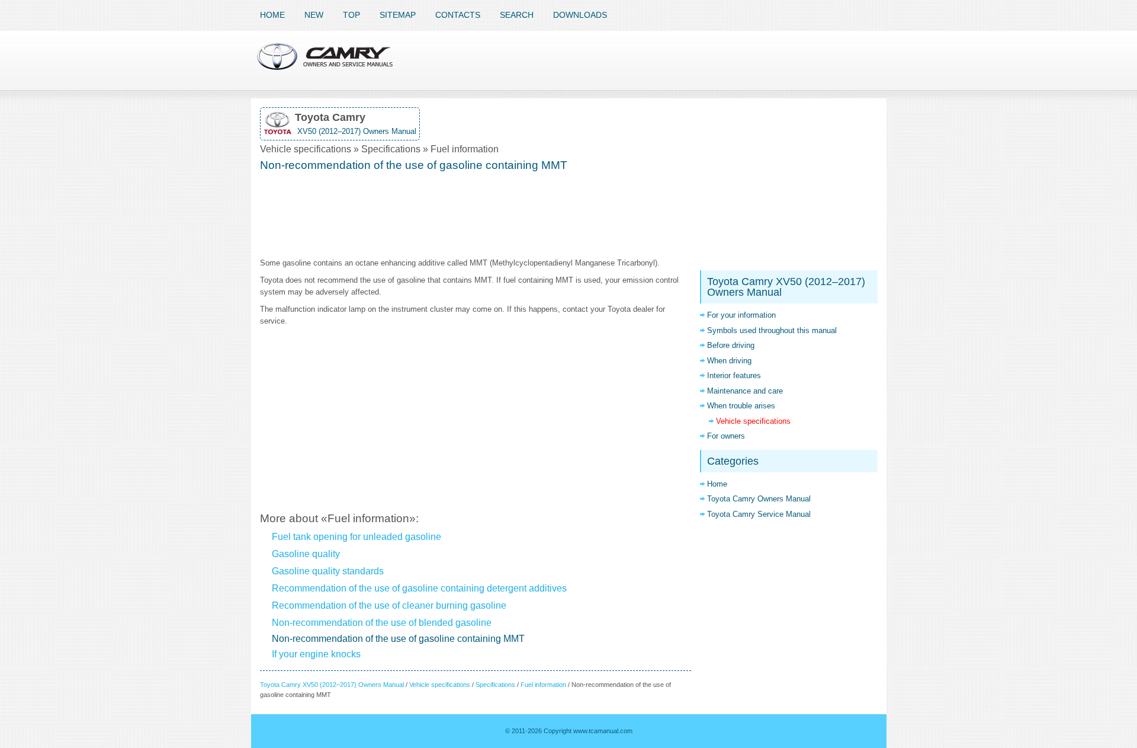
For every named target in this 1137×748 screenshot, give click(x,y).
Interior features (734, 375)
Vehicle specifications (439, 684)
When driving (729, 360)
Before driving (730, 345)
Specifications (495, 684)
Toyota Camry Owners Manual (759, 498)
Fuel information (543, 684)
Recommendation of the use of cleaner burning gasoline (389, 605)
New (313, 15)
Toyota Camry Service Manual (759, 514)
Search (517, 15)
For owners (726, 435)
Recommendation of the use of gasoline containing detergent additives (419, 588)
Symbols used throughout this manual (772, 330)
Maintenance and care (745, 390)
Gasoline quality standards (328, 571)
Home (272, 15)
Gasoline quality (306, 554)
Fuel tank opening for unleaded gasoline (356, 537)
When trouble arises (741, 405)
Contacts (457, 15)
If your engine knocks (316, 654)
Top (351, 15)
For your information (741, 315)
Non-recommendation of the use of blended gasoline (382, 623)
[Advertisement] (475, 215)
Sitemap (398, 15)
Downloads (580, 15)
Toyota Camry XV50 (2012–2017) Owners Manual (332, 684)
